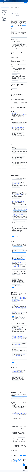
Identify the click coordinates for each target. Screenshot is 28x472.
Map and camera (4, 11)
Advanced (3, 13)
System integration (4, 12)
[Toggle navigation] (1, 2)
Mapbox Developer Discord (17, 460)
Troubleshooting (5, 20)
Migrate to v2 (3, 15)
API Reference (4, 18)
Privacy (10, 470)
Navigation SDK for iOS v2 (5, 6)
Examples (3, 17)
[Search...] (19, 3)
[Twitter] (23, 470)
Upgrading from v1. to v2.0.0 (16, 16)
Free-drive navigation (4, 10)
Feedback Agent (4, 14)
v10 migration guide (15, 98)
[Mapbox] (3, 3)
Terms (8, 470)
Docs (4, 2)
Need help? (12, 17)
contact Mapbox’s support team (22, 452)
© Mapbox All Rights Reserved (4, 470)
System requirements (13, 12)
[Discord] (26, 470)
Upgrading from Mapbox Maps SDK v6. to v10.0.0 (17, 15)
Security (12, 470)
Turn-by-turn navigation (5, 9)
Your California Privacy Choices (16, 470)
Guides (23, 5)
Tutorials (4, 19)
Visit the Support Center (18, 459)
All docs (12, 5)
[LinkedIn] (25, 470)
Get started (3, 8)
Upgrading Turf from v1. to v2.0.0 (14, 13)
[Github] (22, 470)
